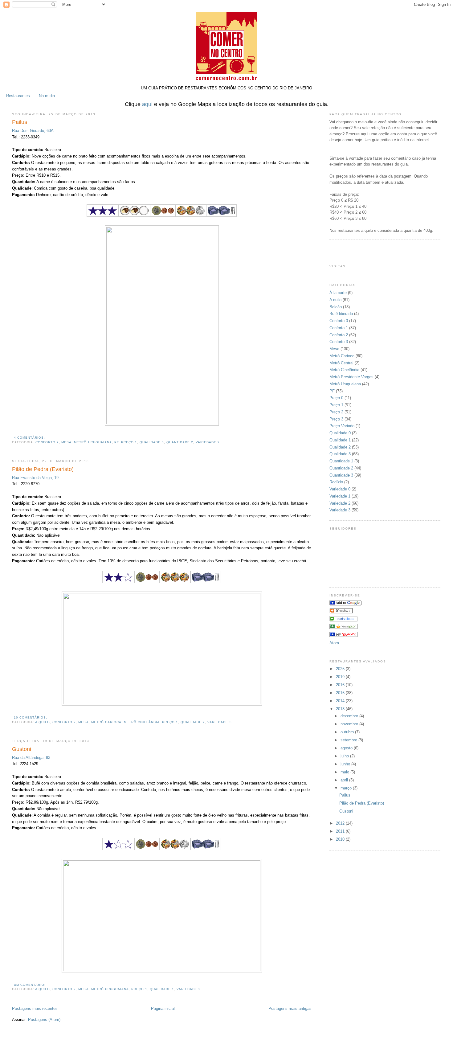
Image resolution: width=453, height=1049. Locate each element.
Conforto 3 (338, 341)
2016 (341, 684)
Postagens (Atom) (44, 1019)
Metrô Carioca (106, 722)
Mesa (66, 442)
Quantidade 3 (341, 475)
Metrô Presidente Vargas (351, 377)
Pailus (19, 122)
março (347, 788)
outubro (348, 732)
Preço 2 (336, 412)
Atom (334, 643)
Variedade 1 (339, 496)
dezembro (350, 716)
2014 (341, 701)
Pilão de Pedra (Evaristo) (43, 469)
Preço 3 (336, 419)
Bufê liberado (341, 313)
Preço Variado (341, 426)
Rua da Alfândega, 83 (31, 757)
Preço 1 (129, 442)
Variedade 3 (219, 722)
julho (345, 756)
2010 (341, 839)
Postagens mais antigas (290, 1008)
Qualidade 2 (193, 722)
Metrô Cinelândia (142, 722)
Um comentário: (30, 984)
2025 (341, 668)
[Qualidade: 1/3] (118, 848)
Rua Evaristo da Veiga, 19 (35, 477)
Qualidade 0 (340, 433)
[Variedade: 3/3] (175, 582)
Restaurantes (18, 95)
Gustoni (21, 749)
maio (345, 772)
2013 (341, 709)
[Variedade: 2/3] (190, 215)
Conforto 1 (338, 328)
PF (116, 442)
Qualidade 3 (152, 442)
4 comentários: (29, 437)
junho (346, 764)
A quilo (42, 722)
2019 (341, 676)
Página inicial (163, 1008)
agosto (347, 748)
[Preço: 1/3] (162, 215)
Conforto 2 (47, 442)
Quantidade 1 (341, 461)
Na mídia (47, 95)
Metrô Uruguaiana (93, 442)
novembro (350, 724)
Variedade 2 (208, 442)
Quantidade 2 (179, 442)
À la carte (338, 292)
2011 (341, 831)
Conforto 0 (338, 320)
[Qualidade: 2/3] (118, 582)
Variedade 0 (339, 489)
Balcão (335, 307)
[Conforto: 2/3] (221, 215)
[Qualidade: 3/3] (103, 215)
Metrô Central (341, 363)
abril (345, 780)
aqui (147, 104)
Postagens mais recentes (35, 1008)
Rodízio (336, 482)
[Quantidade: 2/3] (134, 215)
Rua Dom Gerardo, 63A (33, 130)
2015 (341, 692)
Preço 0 (336, 397)
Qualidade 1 (162, 989)
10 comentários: (30, 717)
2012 (341, 823)
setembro (349, 740)
